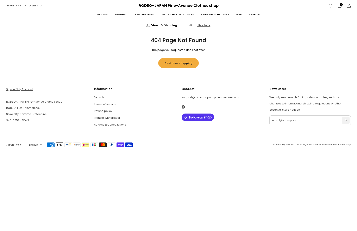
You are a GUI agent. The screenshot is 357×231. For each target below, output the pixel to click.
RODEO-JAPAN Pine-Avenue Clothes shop (179, 5)
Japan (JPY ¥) (15, 6)
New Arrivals (144, 14)
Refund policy (103, 111)
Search (254, 14)
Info (239, 14)
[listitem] (179, 25)
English (33, 6)
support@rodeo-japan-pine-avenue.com (210, 97)
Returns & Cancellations (110, 125)
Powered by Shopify (283, 144)
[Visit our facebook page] (183, 107)
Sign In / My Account (19, 89)
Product (121, 14)
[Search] (330, 6)
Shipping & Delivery (215, 14)
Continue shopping (178, 63)
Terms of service (105, 104)
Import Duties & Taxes (177, 14)
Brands (102, 14)
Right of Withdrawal (107, 118)
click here (203, 25)
